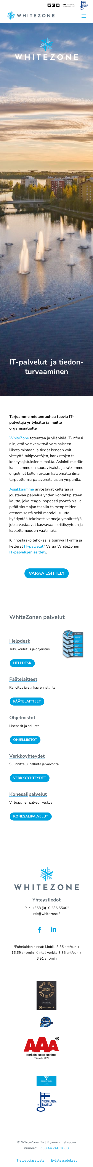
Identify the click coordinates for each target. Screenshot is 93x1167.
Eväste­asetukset (64, 1160)
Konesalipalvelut (30, 816)
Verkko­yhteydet (27, 756)
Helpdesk (22, 663)
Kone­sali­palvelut (28, 794)
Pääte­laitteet (23, 679)
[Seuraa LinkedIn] (53, 930)
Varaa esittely (46, 573)
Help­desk (19, 641)
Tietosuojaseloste (30, 1160)
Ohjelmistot (22, 717)
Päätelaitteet (27, 701)
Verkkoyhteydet (29, 778)
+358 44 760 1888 (53, 1148)
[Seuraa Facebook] (40, 930)
